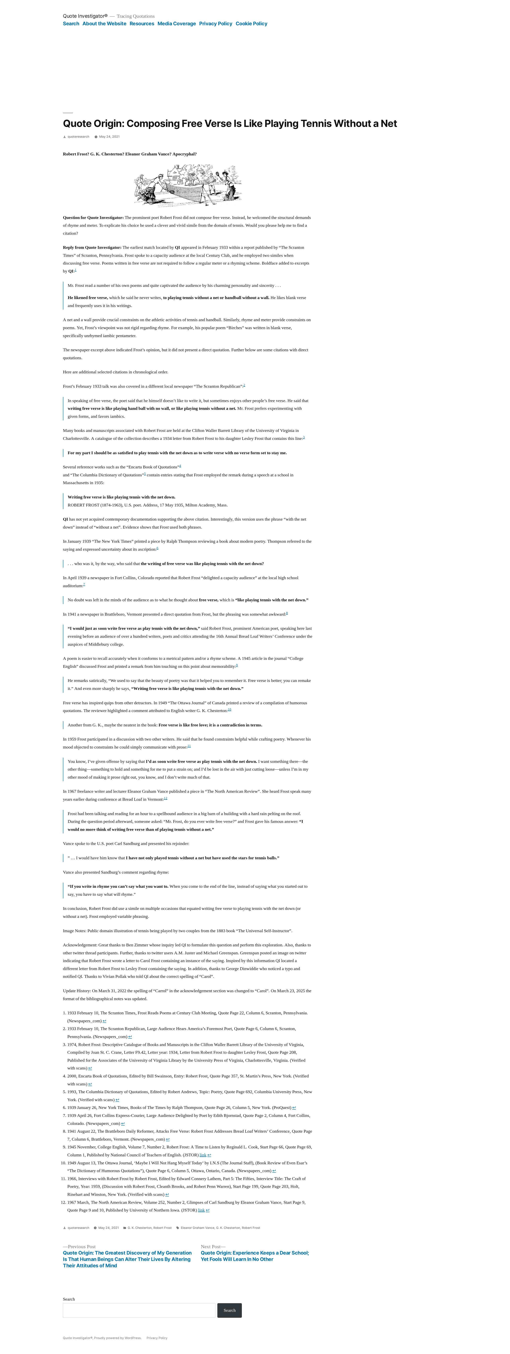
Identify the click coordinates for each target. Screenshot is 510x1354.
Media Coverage (177, 23)
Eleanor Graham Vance (197, 1228)
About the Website (104, 23)
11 (189, 746)
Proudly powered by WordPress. (118, 1338)
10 (229, 709)
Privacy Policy (215, 23)
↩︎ (104, 1021)
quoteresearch (78, 136)
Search (71, 23)
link (203, 1155)
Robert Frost (162, 1228)
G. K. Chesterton (140, 1228)
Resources (142, 23)
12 (165, 798)
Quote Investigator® (85, 16)
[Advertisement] (255, 70)
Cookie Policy (252, 23)
